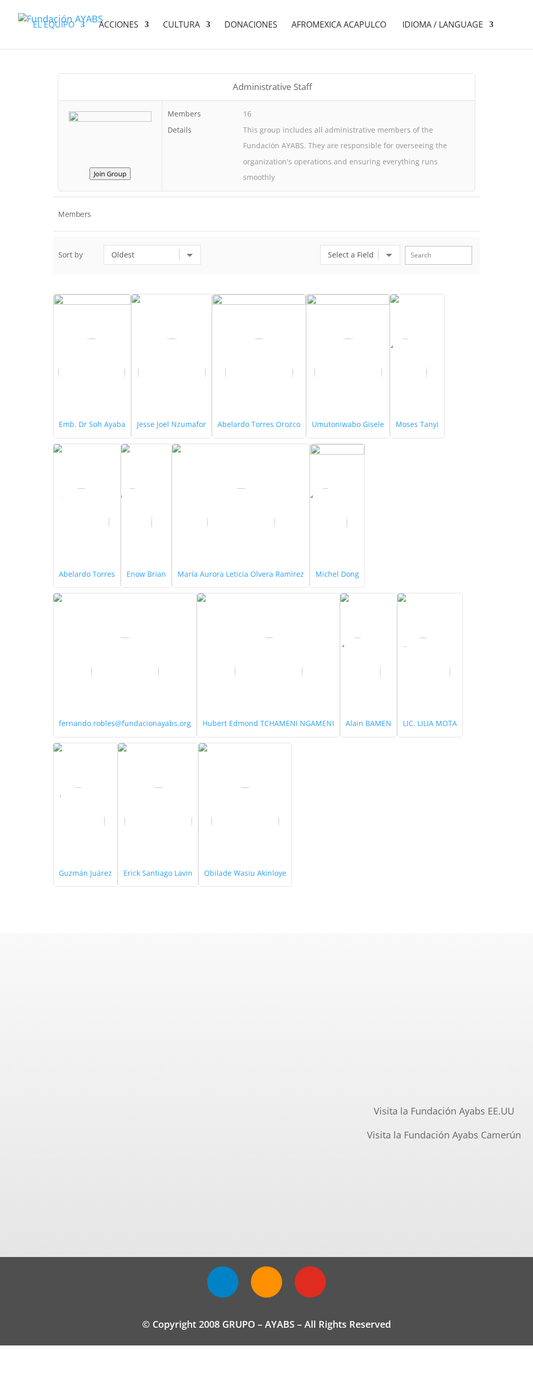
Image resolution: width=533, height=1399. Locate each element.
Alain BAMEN (368, 723)
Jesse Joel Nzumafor (171, 424)
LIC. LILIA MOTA (430, 723)
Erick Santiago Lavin (158, 873)
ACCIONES (118, 25)
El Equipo (53, 25)
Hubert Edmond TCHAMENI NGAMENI (268, 723)
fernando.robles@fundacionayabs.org (125, 723)
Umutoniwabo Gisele (348, 424)
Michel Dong (337, 574)
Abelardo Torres (87, 574)
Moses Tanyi (417, 424)
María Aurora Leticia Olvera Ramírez (240, 574)
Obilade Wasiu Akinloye (245, 873)
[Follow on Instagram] (266, 1282)
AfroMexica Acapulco (339, 25)
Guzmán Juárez (85, 873)
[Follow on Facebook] (222, 1282)
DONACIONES (250, 25)
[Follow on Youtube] (310, 1282)
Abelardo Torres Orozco (259, 424)
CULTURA (181, 25)
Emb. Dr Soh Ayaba (92, 424)
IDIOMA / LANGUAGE (442, 25)
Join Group (110, 173)
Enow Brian (146, 574)
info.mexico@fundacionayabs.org (444, 1077)
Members (75, 214)
